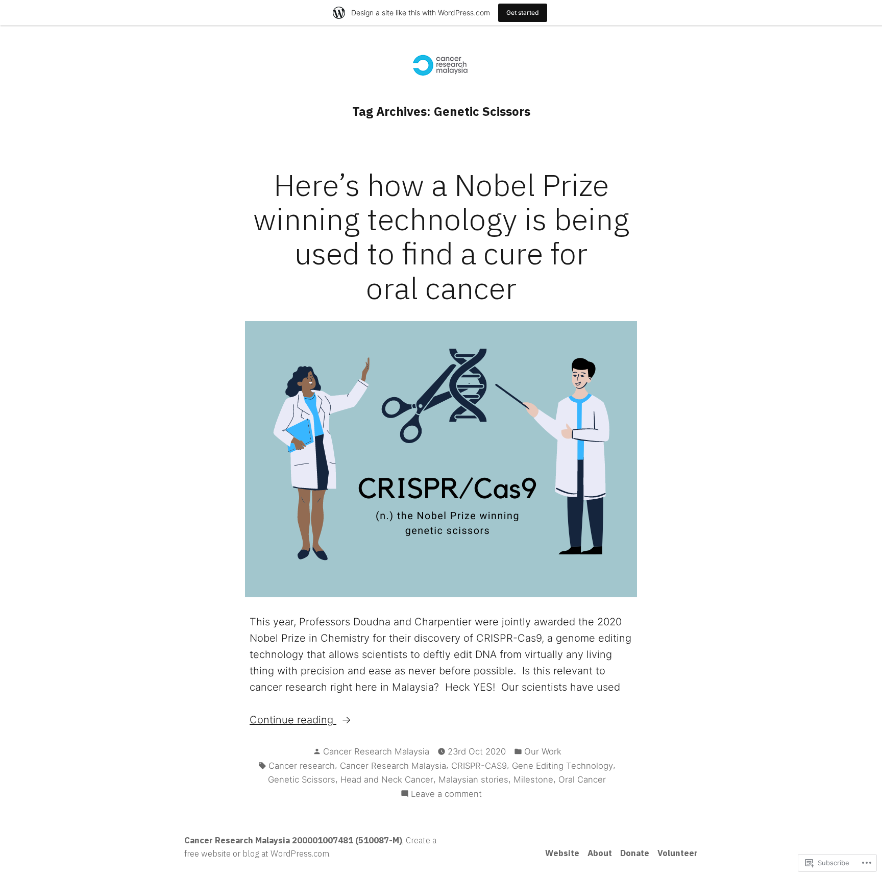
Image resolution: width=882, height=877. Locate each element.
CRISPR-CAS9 (479, 766)
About (599, 853)
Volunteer (677, 853)
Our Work (542, 751)
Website (562, 853)
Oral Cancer (582, 779)
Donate (634, 853)
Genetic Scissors (301, 779)
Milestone (533, 779)
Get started (522, 12)
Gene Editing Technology (562, 766)
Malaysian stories (473, 779)
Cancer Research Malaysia (376, 751)
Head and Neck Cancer (386, 779)
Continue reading (293, 720)
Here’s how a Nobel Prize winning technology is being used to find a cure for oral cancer (441, 236)
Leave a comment (446, 794)
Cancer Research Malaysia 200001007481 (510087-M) (293, 840)
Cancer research (301, 766)
